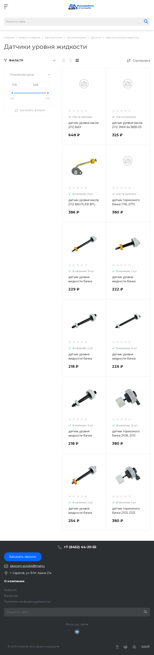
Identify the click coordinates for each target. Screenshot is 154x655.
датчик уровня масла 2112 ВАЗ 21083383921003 (83, 127)
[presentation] (65, 169)
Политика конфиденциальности (27, 601)
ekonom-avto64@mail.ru (27, 566)
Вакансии (11, 596)
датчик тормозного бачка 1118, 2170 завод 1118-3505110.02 (127, 204)
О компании (14, 581)
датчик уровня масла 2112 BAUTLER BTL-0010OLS (83, 204)
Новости (10, 590)
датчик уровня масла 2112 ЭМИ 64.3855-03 (127, 125)
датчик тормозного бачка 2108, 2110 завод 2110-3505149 (126, 436)
